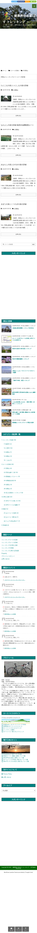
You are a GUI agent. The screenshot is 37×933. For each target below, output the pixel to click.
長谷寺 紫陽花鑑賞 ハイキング (20, 359)
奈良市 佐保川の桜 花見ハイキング (21, 348)
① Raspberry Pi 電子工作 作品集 (12, 754)
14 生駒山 (8, 456)
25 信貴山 (8, 484)
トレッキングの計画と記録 (9, 545)
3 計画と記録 (7, 497)
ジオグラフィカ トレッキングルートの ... (14, 580)
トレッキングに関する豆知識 (10, 550)
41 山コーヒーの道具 (11, 513)
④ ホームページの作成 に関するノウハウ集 (15, 759)
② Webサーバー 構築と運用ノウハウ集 (13, 756)
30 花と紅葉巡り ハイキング (13, 492)
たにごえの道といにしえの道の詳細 (14, 85)
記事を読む (18, 115)
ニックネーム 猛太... (11, 620)
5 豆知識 (5, 525)
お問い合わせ (5, 559)
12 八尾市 (8, 448)
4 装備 (5, 509)
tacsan (7, 573)
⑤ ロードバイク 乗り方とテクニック (13, 731)
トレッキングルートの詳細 (9, 542)
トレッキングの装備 (7, 548)
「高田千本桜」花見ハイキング (21, 380)
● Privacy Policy (7, 774)
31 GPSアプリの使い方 (12, 501)
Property (4, 553)
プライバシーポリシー (8, 556)
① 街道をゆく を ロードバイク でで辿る (14, 724)
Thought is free (29, 872)
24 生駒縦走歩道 (10, 480)
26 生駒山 (8, 488)
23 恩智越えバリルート (12, 476)
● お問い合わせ (6, 777)
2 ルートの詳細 (14, 70)
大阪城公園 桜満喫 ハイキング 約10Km (23, 328)
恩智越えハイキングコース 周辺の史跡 (23, 422)
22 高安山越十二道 (11, 472)
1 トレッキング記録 (9, 440)
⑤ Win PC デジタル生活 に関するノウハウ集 (15, 761)
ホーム (4, 70)
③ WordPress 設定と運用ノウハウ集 (13, 757)
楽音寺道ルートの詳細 (10, 614)
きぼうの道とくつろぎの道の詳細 (13, 204)
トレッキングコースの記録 (9, 539)
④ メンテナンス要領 (8, 730)
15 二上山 (8, 460)
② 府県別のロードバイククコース (12, 726)
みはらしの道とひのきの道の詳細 (13, 165)
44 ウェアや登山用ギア (12, 521)
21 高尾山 (15, 90)
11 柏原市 (8, 444)
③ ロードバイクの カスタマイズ (11, 728)
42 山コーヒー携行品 (11, 517)
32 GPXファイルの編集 (12, 505)
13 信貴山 (8, 452)
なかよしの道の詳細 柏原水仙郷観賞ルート (17, 125)
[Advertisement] (18, 48)
